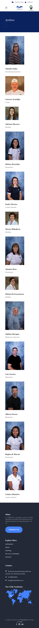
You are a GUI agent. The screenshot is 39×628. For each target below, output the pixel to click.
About (7, 547)
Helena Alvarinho (12, 164)
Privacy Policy (24, 620)
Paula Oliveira (11, 204)
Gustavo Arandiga (12, 99)
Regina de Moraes (12, 454)
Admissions (9, 544)
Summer (8, 557)
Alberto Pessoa (11, 414)
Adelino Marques (12, 334)
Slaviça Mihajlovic (13, 229)
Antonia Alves (11, 269)
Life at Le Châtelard (12, 554)
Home (7, 24)
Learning (8, 551)
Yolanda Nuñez (11, 69)
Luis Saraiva (10, 374)
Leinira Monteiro (12, 494)
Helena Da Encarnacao (14, 294)
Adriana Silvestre (12, 124)
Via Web (20, 621)
